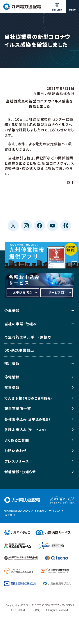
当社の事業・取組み (20, 323)
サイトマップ (54, 510)
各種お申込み (27, 419)
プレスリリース (16, 461)
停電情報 (12, 377)
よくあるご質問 (16, 440)
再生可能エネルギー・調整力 (27, 337)
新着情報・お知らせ (20, 471)
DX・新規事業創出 (19, 350)
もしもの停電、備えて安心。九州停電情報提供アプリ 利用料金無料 (42, 255)
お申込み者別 (23, 292)
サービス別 (56, 292)
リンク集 (8, 514)
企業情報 (12, 310)
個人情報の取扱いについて (17, 510)
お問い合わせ (15, 450)
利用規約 (39, 510)
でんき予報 (28, 398)
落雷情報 (12, 387)
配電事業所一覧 (17, 408)
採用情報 (12, 363)
